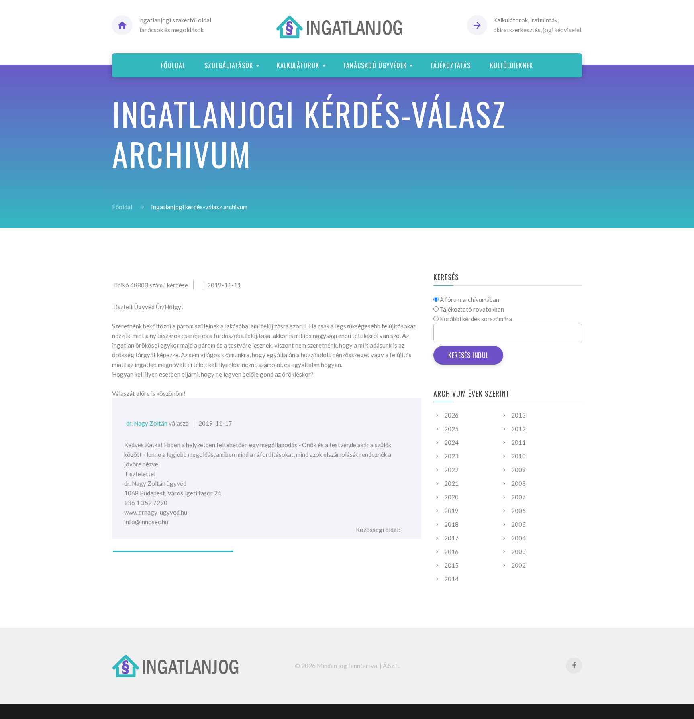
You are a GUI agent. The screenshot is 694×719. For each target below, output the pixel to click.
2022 (451, 469)
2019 (451, 510)
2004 (518, 538)
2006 (518, 510)
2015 (451, 565)
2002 (518, 565)
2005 (518, 524)
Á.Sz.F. (391, 665)
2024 (451, 442)
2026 (451, 415)
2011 (518, 442)
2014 (451, 579)
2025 (451, 428)
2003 (518, 551)
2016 (451, 551)
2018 (451, 524)
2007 (518, 497)
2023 (451, 456)
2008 (518, 483)
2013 (518, 415)
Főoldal (122, 206)
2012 (518, 428)
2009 (518, 469)
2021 (451, 483)
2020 (451, 497)
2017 (451, 538)
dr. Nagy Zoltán (146, 423)
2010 (518, 456)
